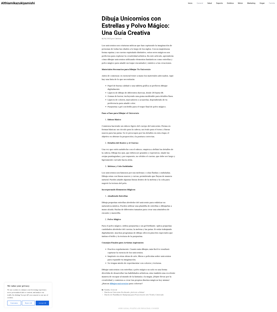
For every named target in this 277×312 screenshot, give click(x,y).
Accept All (42, 303)
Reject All (28, 303)
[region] (28, 295)
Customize (14, 303)
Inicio (190, 3)
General (200, 3)
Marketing (251, 3)
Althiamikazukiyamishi (18, 3)
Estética (230, 3)
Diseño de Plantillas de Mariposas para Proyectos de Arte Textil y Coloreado (134, 295)
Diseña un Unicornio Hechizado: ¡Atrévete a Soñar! (124, 292)
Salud (209, 3)
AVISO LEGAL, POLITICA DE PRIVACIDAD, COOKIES (138, 308)
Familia (272, 3)
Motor (240, 3)
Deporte (219, 3)
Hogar (262, 3)
